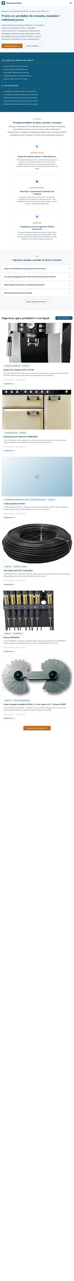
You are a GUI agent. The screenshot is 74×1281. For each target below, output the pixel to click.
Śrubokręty (18, 633)
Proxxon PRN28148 (11, 637)
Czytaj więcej (8, 383)
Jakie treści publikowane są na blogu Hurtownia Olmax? (25, 269)
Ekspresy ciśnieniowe (12, 366)
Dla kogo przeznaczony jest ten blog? (18, 293)
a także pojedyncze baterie (14, 503)
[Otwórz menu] (70, 3)
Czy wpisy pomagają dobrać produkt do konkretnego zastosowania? (30, 277)
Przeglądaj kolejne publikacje (36, 728)
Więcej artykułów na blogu (36, 301)
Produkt (26, 366)
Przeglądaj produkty (11, 46)
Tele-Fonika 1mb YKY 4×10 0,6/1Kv (18, 570)
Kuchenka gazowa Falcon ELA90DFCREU (21, 436)
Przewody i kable (20, 566)
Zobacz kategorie (32, 46)
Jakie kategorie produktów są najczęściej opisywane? (24, 285)
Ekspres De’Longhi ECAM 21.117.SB (19, 369)
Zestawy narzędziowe (21, 700)
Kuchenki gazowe (11, 433)
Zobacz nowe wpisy (63, 318)
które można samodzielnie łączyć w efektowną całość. (25, 499)
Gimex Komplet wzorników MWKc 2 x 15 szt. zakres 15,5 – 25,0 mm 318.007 (35, 704)
